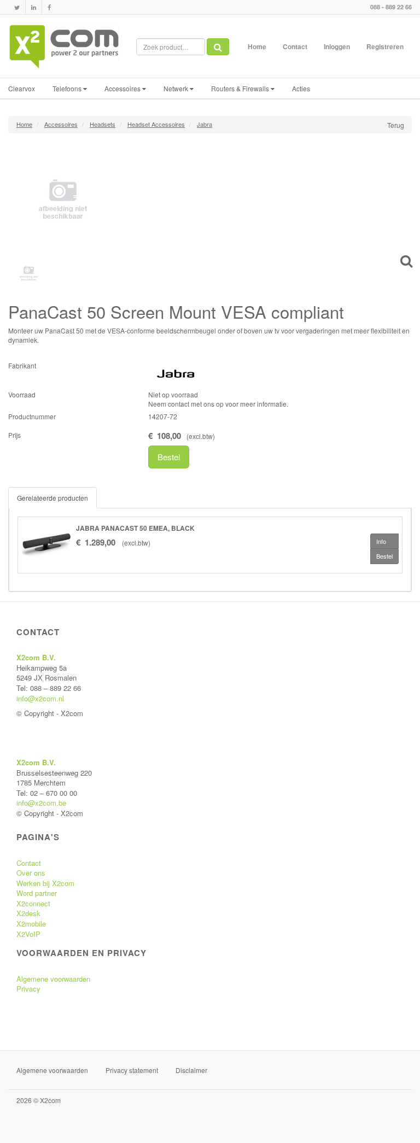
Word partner (36, 893)
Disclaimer (191, 1070)
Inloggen (337, 46)
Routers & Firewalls (241, 88)
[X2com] (64, 46)
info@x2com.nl (40, 698)
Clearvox (21, 88)
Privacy (28, 988)
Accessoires (123, 88)
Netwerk (177, 88)
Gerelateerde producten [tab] (52, 497)
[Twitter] (17, 7)
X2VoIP (28, 934)
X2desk (28, 913)
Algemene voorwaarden (53, 979)
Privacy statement (132, 1070)
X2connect (33, 903)
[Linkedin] (33, 7)
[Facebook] (49, 7)
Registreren (385, 46)
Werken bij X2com (45, 883)
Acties (301, 88)
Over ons (30, 872)
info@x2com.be (41, 803)
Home (257, 46)
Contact (295, 46)
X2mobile (31, 923)
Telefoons (67, 88)
